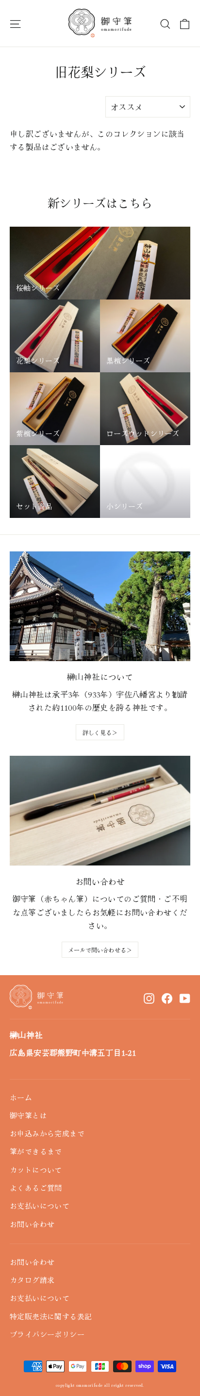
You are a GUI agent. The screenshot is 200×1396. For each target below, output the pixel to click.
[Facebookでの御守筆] (167, 997)
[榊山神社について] (100, 606)
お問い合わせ (32, 1224)
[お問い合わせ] (100, 810)
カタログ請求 (32, 1280)
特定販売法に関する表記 (51, 1316)
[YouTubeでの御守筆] (185, 997)
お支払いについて (39, 1205)
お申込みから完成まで (47, 1133)
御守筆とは (28, 1115)
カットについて (36, 1169)
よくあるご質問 (36, 1187)
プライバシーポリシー (47, 1334)
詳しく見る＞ (100, 732)
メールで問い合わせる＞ (100, 950)
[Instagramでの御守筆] (149, 997)
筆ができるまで (36, 1151)
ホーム (21, 1097)
